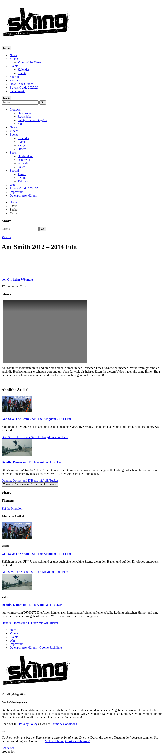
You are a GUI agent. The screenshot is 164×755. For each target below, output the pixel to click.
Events (14, 66)
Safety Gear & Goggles (32, 120)
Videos (14, 58)
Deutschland (25, 156)
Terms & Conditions (64, 724)
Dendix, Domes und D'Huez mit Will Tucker (32, 462)
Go (42, 102)
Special (14, 76)
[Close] (3, 731)
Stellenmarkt (17, 91)
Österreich (24, 159)
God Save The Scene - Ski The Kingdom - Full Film (36, 419)
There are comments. (30, 484)
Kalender (23, 69)
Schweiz (23, 163)
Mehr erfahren (54, 741)
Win (12, 185)
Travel (22, 174)
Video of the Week (29, 62)
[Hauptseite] (38, 37)
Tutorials (23, 181)
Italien (21, 167)
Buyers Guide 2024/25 (24, 188)
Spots (13, 152)
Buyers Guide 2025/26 (24, 87)
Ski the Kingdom (12, 508)
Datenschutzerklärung (23, 195)
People (22, 177)
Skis (20, 123)
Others (22, 149)
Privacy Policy (28, 724)
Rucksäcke (24, 116)
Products (15, 80)
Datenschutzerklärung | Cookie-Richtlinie (36, 647)
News (13, 55)
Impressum (16, 192)
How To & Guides (21, 84)
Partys (21, 145)
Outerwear (24, 113)
